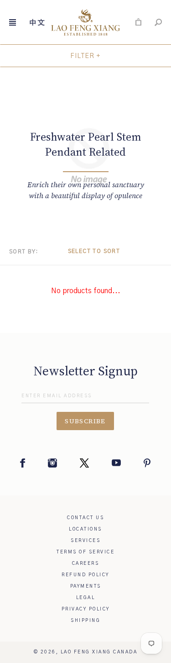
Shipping (85, 620)
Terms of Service (85, 552)
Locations (85, 529)
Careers (85, 563)
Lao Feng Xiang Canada (99, 652)
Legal (85, 597)
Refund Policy (85, 575)
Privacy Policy (86, 609)
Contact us (85, 518)
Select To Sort (94, 251)
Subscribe (85, 421)
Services (85, 540)
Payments (85, 586)
